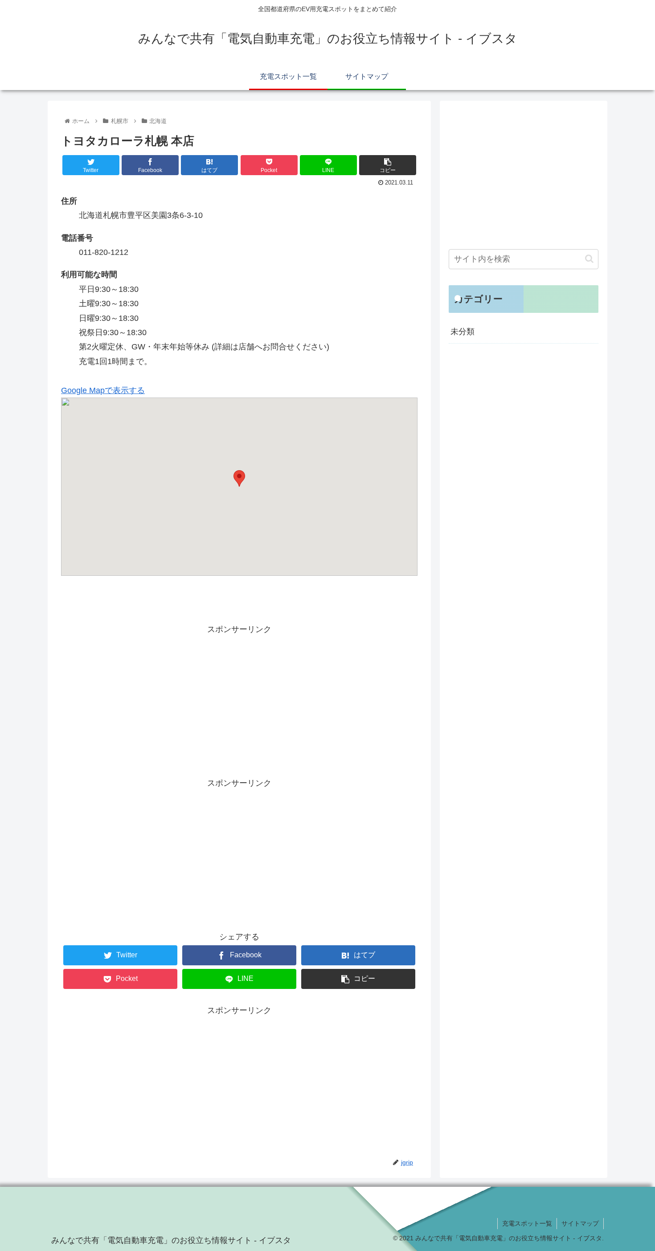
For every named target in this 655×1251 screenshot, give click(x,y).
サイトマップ (580, 1223)
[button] (589, 259)
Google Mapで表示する (103, 390)
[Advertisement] (239, 699)
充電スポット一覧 (527, 1223)
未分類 (462, 331)
